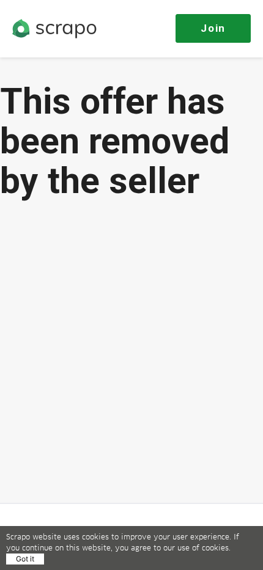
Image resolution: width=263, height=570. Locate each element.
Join (213, 28)
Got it (25, 558)
